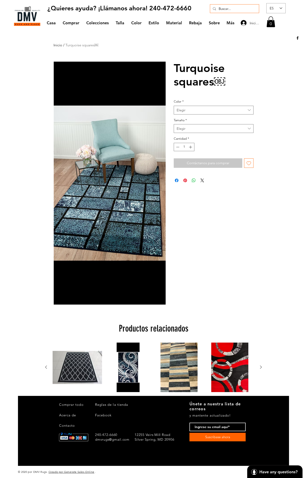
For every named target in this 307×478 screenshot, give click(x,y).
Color (179, 101)
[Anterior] (46, 367)
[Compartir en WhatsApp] (193, 180)
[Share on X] (202, 180)
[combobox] (214, 110)
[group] (153, 367)
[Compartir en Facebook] (176, 180)
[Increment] (191, 147)
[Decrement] (177, 147)
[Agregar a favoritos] (249, 163)
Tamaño (180, 120)
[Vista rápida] (77, 367)
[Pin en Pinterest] (185, 180)
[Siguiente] (261, 367)
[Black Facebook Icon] (297, 38)
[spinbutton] (184, 147)
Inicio (57, 45)
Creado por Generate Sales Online (71, 472)
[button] (97, 23)
